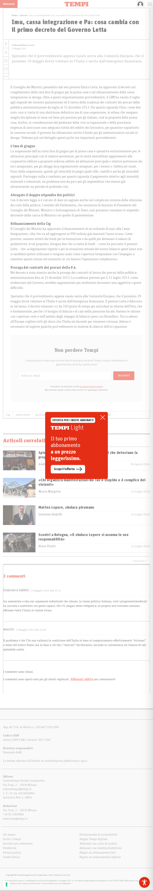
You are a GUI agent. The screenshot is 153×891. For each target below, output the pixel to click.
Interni (23, 15)
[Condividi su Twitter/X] (6, 52)
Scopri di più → (139, 561)
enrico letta (23, 414)
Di (23, 45)
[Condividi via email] (6, 69)
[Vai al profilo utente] (140, 4)
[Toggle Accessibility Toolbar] (144, 882)
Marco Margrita (49, 491)
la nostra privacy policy (91, 386)
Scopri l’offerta (64, 469)
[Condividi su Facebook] (6, 44)
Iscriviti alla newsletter (18, 843)
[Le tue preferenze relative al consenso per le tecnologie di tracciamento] (6, 884)
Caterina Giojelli (50, 514)
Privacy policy (12, 852)
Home (15, 15)
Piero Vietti (47, 546)
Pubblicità (9, 848)
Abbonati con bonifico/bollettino (100, 848)
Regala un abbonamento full (97, 852)
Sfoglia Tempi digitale (93, 839)
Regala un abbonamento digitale (100, 857)
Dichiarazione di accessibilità (98, 834)
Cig (8, 414)
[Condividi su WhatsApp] (6, 61)
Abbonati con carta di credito (98, 843)
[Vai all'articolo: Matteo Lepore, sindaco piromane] (19, 515)
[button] (6, 76)
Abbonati (9, 3)
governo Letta (44, 414)
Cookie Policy (11, 857)
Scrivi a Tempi (12, 839)
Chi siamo (9, 834)
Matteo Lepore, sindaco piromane (66, 507)
